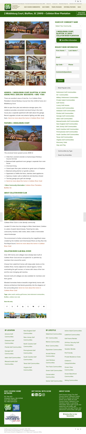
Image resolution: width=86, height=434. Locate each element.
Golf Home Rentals (71, 338)
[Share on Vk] (33, 306)
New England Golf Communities (67, 124)
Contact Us (54, 3)
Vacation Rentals (70, 349)
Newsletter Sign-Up (63, 3)
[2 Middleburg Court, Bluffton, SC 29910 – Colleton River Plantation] (26, 38)
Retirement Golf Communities (66, 92)
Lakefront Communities (72, 335)
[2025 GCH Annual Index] (27, 315)
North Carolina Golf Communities (67, 129)
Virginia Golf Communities (65, 140)
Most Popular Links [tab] (64, 88)
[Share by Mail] (44, 306)
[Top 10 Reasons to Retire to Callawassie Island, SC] (22, 315)
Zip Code (59, 64)
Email (58, 57)
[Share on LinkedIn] (22, 306)
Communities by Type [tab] (65, 151)
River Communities (52, 346)
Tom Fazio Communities (54, 367)
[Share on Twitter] (12, 306)
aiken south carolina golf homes (17, 294)
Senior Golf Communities (54, 381)
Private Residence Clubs (73, 357)
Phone (70, 64)
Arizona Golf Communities (65, 108)
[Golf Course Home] (12, 7)
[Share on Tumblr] (28, 306)
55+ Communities (62, 95)
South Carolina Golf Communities (67, 134)
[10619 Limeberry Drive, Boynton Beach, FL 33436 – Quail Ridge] (1, 217)
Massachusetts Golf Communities (67, 121)
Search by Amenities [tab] (65, 155)
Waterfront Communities (54, 334)
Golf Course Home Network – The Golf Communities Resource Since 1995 (28, 3)
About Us (49, 3)
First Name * (61, 50)
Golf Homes (60, 103)
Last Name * (73, 50)
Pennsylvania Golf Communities (67, 132)
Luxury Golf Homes (62, 105)
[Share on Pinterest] (17, 306)
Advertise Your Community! (76, 3)
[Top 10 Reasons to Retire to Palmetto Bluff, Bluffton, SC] (33, 315)
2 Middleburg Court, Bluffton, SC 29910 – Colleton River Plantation (37, 13)
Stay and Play (61, 145)
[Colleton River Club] (14, 47)
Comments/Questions (64, 72)
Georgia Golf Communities (65, 116)
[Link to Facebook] (75, 1)
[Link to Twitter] (80, 1)
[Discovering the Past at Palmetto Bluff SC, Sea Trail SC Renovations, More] (38, 315)
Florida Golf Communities (64, 113)
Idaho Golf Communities (64, 118)
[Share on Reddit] (38, 306)
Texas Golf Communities (64, 137)
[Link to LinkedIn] (78, 1)
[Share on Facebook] (7, 306)
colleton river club (14, 297)
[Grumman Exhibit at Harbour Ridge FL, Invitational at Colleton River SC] (43, 315)
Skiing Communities (71, 380)
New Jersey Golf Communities (66, 126)
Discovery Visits (61, 142)
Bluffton (6, 297)
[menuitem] (28, 3)
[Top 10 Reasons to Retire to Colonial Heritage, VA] (17, 315)
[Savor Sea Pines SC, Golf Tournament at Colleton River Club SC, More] (12, 315)
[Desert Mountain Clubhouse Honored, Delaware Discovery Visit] (84, 217)
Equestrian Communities (54, 350)
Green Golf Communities (54, 370)
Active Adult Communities (73, 331)
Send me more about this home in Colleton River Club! (26, 118)
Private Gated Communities (65, 100)
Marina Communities (52, 342)
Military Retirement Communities (67, 97)
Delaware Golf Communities (65, 111)
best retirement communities (36, 294)
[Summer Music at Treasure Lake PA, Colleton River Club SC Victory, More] (6, 315)
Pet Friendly (69, 353)
